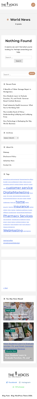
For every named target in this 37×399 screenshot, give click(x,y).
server (28, 219)
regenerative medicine (19, 219)
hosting (11, 207)
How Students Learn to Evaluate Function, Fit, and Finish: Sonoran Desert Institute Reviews (16, 98)
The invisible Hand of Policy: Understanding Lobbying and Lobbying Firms (17, 114)
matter (13, 210)
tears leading (14, 224)
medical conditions (22, 210)
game (25, 198)
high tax (12, 202)
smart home (11, 222)
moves (30, 210)
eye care (20, 198)
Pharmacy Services (18, 216)
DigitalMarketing (16, 192)
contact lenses (18, 184)
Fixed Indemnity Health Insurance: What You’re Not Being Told (18, 106)
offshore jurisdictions (9, 212)
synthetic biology (21, 222)
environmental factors (10, 198)
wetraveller (8, 241)
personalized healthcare (24, 212)
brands (5, 182)
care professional (13, 182)
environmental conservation (21, 196)
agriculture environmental (11, 179)
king (9, 210)
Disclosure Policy (9, 156)
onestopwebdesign (11, 243)
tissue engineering (9, 227)
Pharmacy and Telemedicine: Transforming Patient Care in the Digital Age (18, 338)
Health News (10, 310)
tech (20, 224)
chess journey (27, 182)
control (26, 184)
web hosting (27, 231)
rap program (7, 219)
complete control (8, 184)
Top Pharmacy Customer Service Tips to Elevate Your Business (18, 317)
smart (5, 222)
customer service (19, 188)
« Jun (5, 288)
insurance (21, 206)
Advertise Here (8, 161)
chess (21, 182)
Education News (11, 351)
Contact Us (7, 165)
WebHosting (13, 230)
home (20, 202)
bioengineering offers (26, 179)
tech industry (26, 224)
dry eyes (9, 196)
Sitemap (6, 152)
